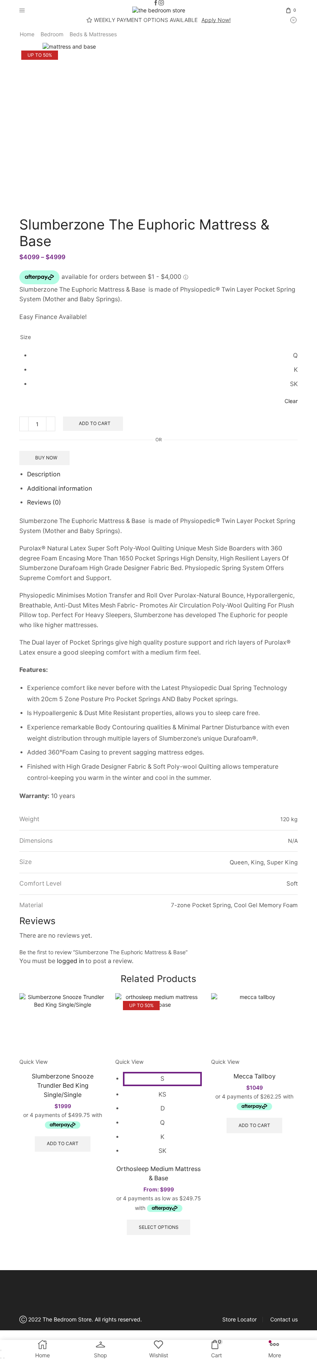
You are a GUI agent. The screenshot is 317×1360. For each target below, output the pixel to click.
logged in (70, 961)
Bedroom (52, 34)
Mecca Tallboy (254, 1076)
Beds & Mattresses (93, 34)
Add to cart (95, 423)
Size (25, 337)
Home (27, 34)
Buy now (46, 458)
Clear (291, 401)
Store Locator (239, 1319)
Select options (159, 1227)
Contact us (284, 1319)
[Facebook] (155, 3)
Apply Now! (216, 20)
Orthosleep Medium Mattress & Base (158, 1173)
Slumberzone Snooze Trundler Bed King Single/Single (63, 1085)
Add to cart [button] (62, 1143)
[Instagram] (161, 3)
